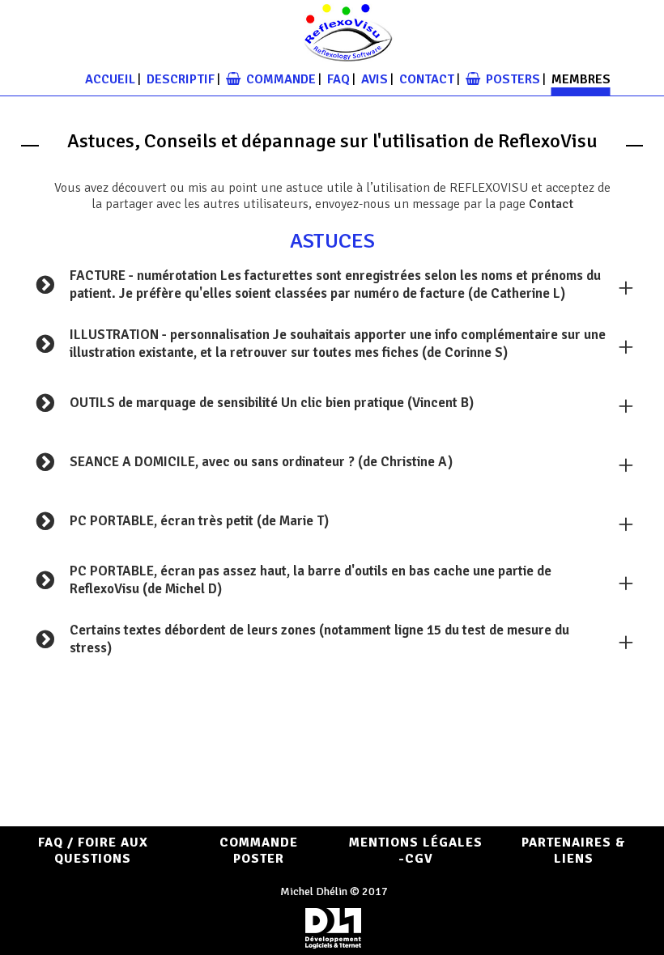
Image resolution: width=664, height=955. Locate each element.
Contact (551, 204)
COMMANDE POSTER (258, 850)
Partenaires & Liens (573, 850)
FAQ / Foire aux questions (93, 850)
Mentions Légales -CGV (416, 850)
